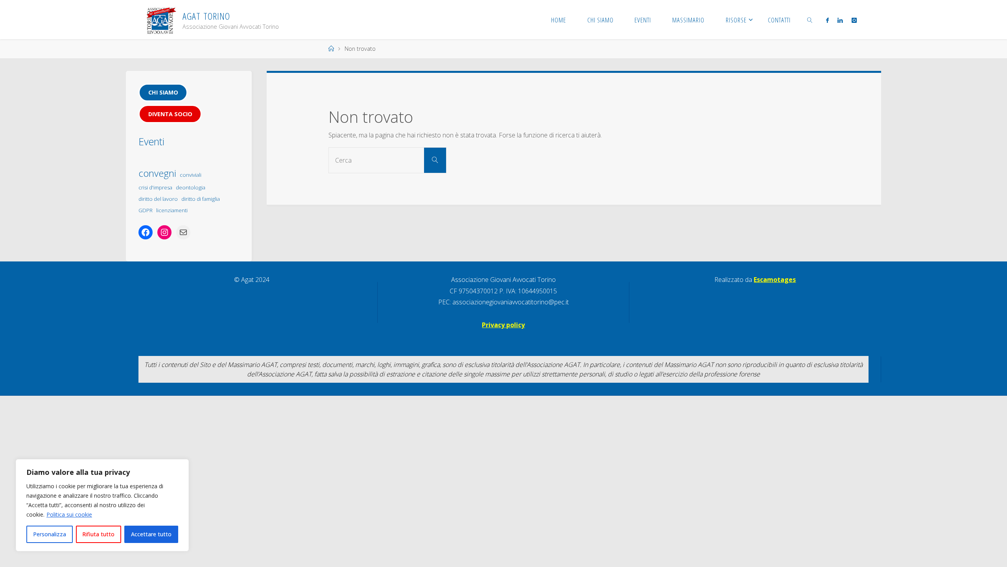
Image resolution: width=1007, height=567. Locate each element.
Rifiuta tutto (98, 534)
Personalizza (49, 534)
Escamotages (775, 279)
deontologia (190, 187)
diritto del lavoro (158, 198)
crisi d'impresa (155, 187)
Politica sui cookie (69, 514)
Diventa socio (170, 114)
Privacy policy (503, 325)
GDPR (145, 210)
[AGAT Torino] (161, 19)
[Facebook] (827, 20)
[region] (102, 505)
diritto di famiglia (200, 198)
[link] (809, 19)
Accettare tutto (151, 534)
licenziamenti (172, 210)
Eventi (151, 141)
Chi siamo (163, 92)
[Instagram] (854, 20)
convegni (157, 173)
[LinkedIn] (840, 20)
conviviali (190, 174)
